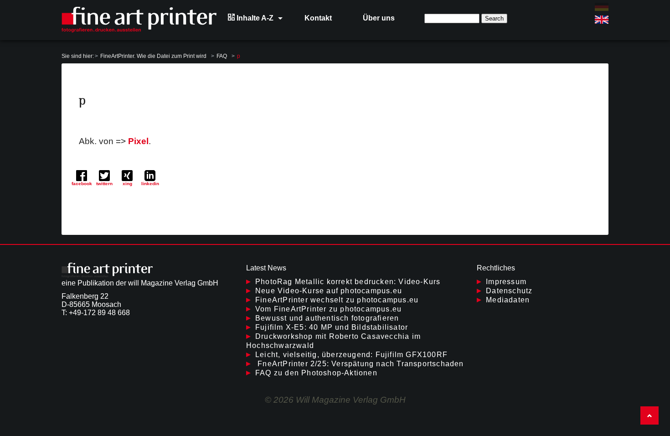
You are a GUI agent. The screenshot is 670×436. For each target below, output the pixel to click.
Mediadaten (508, 300)
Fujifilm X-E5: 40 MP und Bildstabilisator (331, 327)
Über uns (379, 18)
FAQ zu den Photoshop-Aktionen (316, 373)
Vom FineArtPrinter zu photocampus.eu (328, 309)
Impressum (506, 281)
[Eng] (601, 19)
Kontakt (318, 18)
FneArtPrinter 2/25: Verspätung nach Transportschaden (359, 364)
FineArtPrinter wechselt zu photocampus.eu (336, 300)
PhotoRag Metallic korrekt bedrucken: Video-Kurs (347, 281)
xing (127, 183)
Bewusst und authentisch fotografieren (327, 318)
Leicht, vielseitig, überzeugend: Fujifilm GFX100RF (351, 354)
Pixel (138, 141)
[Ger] (601, 6)
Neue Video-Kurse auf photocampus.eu (328, 291)
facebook (82, 183)
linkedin (150, 183)
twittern (104, 183)
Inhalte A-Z (254, 18)
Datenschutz (509, 291)
